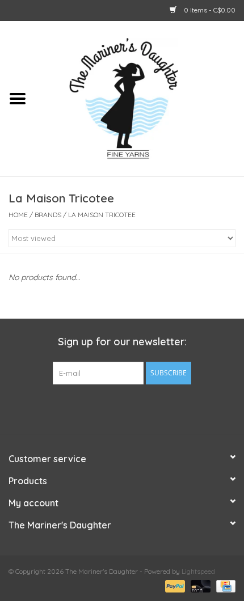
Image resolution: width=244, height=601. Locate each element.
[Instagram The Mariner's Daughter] (142, 408)
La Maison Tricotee (102, 214)
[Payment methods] (174, 585)
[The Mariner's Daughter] (139, 97)
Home (18, 214)
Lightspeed (198, 571)
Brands (48, 214)
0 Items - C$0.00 (208, 10)
